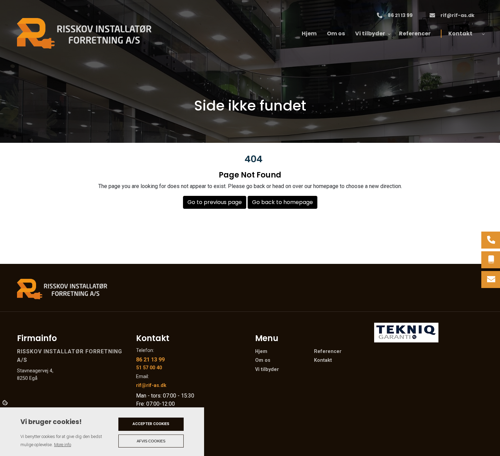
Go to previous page (214, 202)
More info (62, 444)
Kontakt (323, 360)
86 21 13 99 (400, 16)
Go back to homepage (282, 202)
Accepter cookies (151, 424)
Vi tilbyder (267, 369)
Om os (262, 360)
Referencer (327, 351)
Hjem (261, 351)
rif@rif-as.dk (457, 16)
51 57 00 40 (149, 368)
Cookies (5, 402)
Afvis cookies (151, 441)
